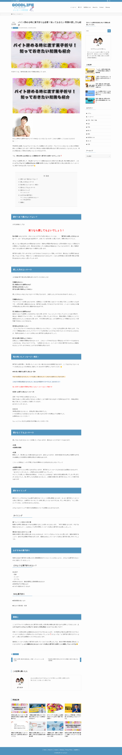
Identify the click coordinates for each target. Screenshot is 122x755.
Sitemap (62, 749)
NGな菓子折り (27, 199)
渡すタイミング (25, 190)
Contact (56, 749)
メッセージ (15, 27)
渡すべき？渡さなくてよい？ (29, 179)
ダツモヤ (20, 687)
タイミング (26, 192)
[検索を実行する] (109, 30)
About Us (50, 749)
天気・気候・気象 (92, 120)
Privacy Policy (68, 749)
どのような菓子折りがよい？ (31, 197)
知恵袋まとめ (91, 137)
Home (45, 749)
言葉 (89, 144)
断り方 (89, 130)
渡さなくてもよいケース (27, 187)
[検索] (110, 1)
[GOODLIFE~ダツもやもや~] (23, 7)
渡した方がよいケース (27, 182)
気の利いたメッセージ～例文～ (29, 184)
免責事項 (76, 749)
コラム (89, 113)
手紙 (89, 127)
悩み (89, 123)
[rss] (107, 1)
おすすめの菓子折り (26, 195)
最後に (22, 202)
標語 (89, 134)
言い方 (89, 141)
